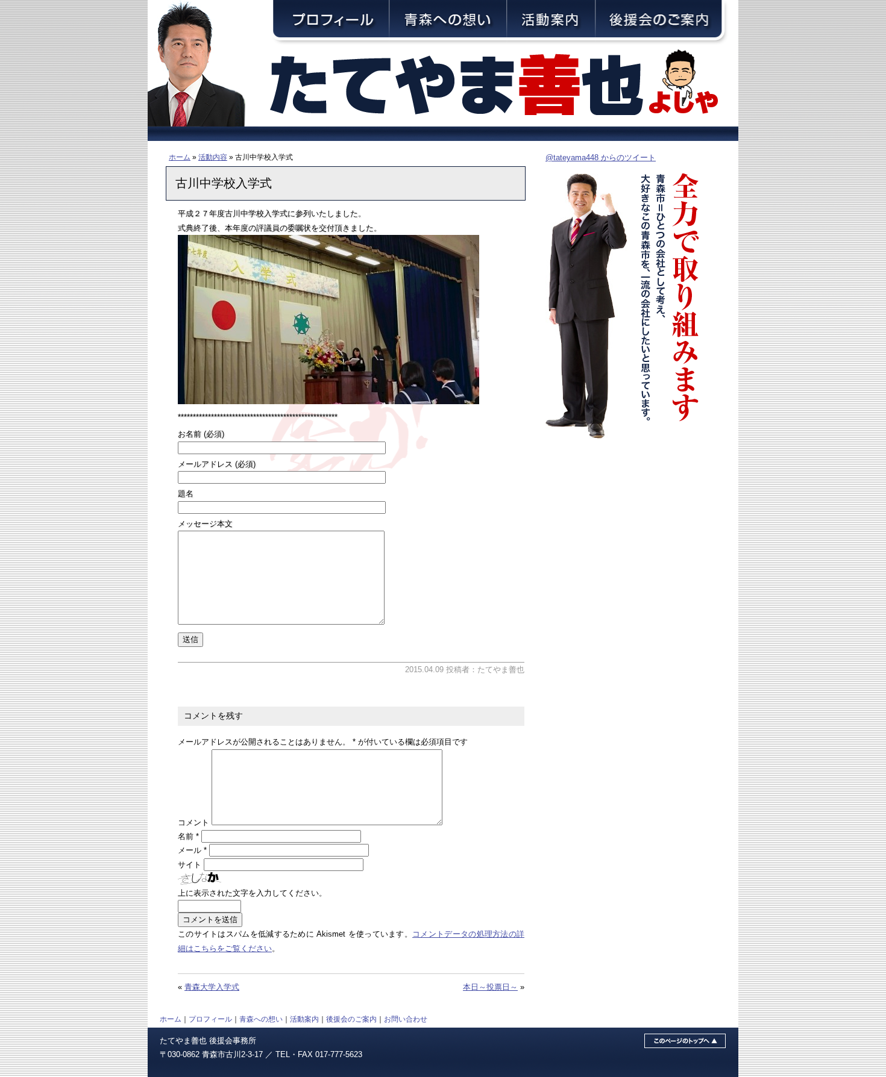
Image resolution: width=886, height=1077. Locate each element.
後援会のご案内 (351, 1019)
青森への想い (261, 1019)
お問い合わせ (405, 1019)
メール (192, 850)
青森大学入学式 (211, 986)
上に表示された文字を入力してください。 (252, 893)
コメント (193, 822)
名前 (188, 836)
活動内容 (212, 157)
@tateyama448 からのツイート (600, 157)
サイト (189, 864)
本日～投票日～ (490, 986)
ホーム (179, 157)
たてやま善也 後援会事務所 (208, 1040)
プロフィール (210, 1019)
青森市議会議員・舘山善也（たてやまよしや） (503, 85)
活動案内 (304, 1019)
